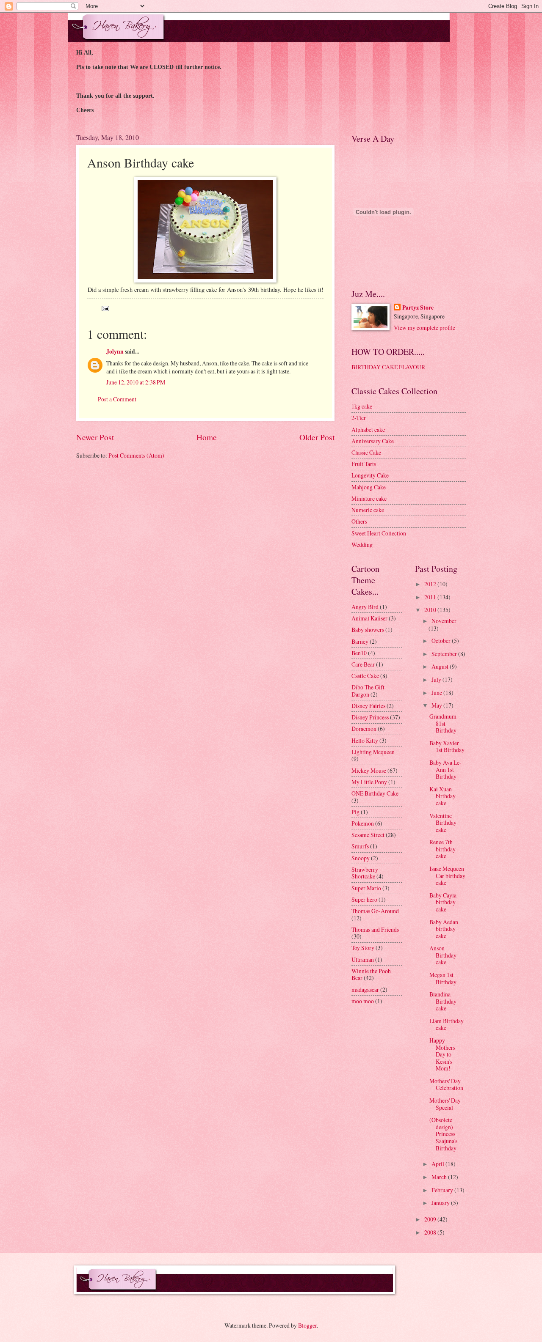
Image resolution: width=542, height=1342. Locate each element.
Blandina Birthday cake (442, 1001)
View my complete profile (424, 328)
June (437, 693)
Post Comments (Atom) (136, 455)
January (441, 1203)
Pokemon (362, 823)
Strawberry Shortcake (364, 873)
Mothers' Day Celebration (446, 1084)
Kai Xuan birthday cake (442, 796)
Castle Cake (365, 676)
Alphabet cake (368, 429)
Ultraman (362, 959)
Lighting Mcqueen (373, 752)
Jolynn (115, 351)
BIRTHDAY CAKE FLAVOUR (388, 367)
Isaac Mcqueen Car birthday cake (447, 875)
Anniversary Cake (372, 441)
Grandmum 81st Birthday (442, 723)
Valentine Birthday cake (442, 823)
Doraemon (363, 729)
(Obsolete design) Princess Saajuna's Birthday (443, 1134)
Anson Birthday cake (442, 955)
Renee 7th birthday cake (442, 849)
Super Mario (366, 888)
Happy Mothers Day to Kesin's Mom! (442, 1054)
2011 (430, 597)
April (438, 1164)
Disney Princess (370, 717)
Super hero (364, 899)
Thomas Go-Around (375, 911)
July (436, 679)
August (440, 666)
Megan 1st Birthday (442, 978)
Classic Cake (366, 452)
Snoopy (360, 858)
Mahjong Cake (368, 487)
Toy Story (362, 948)
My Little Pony (369, 782)
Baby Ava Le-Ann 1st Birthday (445, 769)
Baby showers (367, 630)
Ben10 (359, 653)
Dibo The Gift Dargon (367, 690)
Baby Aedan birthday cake (443, 929)
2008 (430, 1232)
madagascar (365, 989)
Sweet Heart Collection (378, 533)
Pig (355, 812)
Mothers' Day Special (445, 1103)
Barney (359, 641)
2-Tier (358, 418)
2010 (430, 610)
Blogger (307, 1325)
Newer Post (95, 437)
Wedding (362, 545)
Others (359, 521)
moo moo (362, 1001)
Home (206, 437)
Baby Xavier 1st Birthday (447, 746)
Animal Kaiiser (369, 618)
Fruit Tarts (363, 464)
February (442, 1190)
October (441, 641)
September (444, 654)
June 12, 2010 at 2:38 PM (135, 382)
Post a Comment (117, 399)
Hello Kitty (364, 740)
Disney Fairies (368, 706)
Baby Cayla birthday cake (442, 902)
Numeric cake (367, 510)
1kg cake (361, 406)
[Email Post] (105, 308)
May (437, 705)
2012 (430, 584)
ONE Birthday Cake (374, 793)
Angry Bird (365, 607)
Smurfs (360, 846)
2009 (430, 1219)
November (443, 621)
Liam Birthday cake (446, 1024)
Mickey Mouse (368, 770)
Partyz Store (418, 308)
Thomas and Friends (375, 929)
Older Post (317, 437)
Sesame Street (367, 835)
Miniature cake (369, 498)
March (439, 1177)
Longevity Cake (370, 475)
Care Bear (363, 664)
